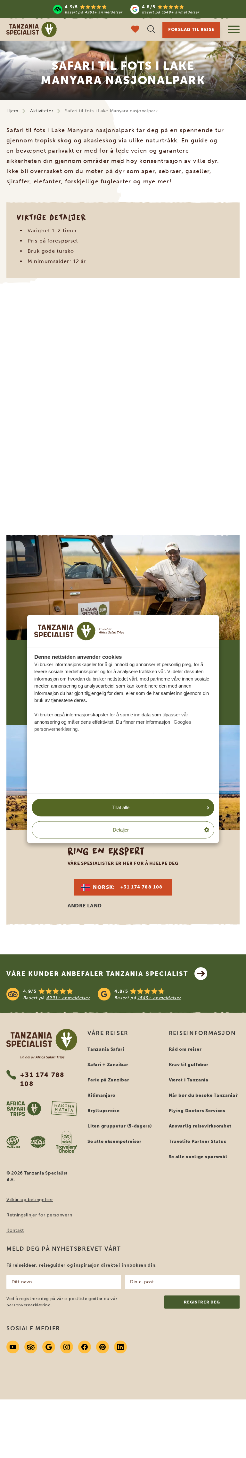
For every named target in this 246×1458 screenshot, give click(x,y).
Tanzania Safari (105, 1049)
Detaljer (121, 829)
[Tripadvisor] (30, 1347)
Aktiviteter (41, 111)
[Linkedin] (120, 1347)
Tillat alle (120, 807)
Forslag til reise (191, 29)
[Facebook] (84, 1347)
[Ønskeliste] (135, 30)
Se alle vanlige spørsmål (198, 1156)
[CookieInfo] (79, 631)
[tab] (107, 501)
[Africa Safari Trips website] (23, 1108)
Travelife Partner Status (197, 1141)
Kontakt (15, 1230)
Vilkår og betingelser (29, 1199)
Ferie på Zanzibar (108, 1080)
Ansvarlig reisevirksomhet (200, 1126)
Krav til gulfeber (189, 1064)
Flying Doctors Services (197, 1110)
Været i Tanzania (189, 1080)
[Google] (48, 1347)
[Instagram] (66, 1347)
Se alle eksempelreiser (114, 1141)
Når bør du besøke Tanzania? (203, 1095)
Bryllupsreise (103, 1110)
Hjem (12, 111)
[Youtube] (12, 1347)
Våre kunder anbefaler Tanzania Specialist (97, 973)
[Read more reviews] (126, 9)
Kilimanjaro (101, 1095)
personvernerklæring (28, 1305)
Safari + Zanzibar (107, 1064)
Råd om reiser (185, 1049)
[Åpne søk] (151, 30)
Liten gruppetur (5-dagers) (119, 1126)
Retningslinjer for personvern (39, 1215)
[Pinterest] (102, 1347)
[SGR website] (13, 1142)
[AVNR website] (37, 1142)
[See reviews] (123, 994)
